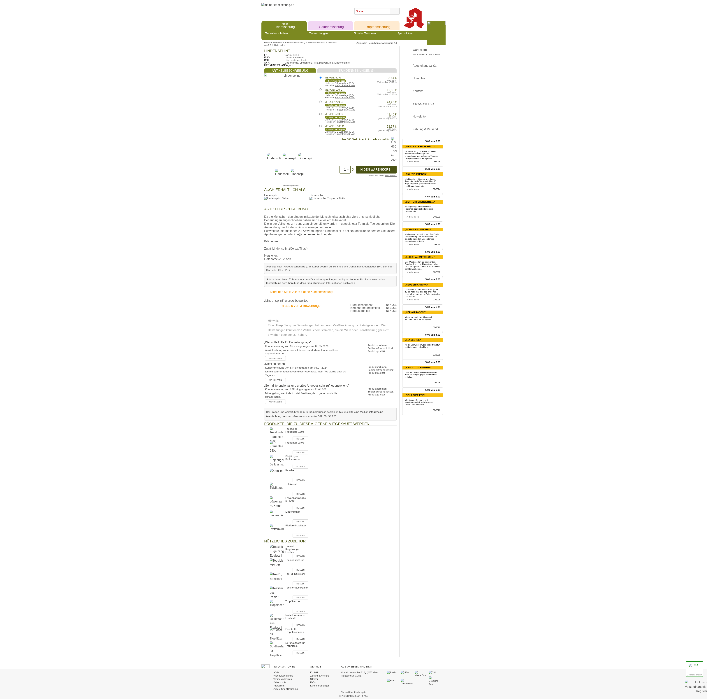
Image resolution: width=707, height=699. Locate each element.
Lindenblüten (292, 511)
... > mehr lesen (412, 161)
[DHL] (435, 672)
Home (267, 42)
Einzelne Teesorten (365, 33)
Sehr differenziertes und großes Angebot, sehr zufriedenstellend (306, 385)
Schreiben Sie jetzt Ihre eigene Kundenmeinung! (301, 291)
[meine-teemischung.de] (295, 8)
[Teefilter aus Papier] (277, 592)
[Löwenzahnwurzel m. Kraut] (277, 503)
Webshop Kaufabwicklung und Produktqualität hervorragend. (418, 318)
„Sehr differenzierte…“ (420, 202)
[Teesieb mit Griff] (277, 565)
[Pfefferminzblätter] (277, 530)
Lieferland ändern (694, 675)
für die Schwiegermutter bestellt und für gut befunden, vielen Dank (422, 346)
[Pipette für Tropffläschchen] (277, 634)
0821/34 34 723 (327, 416)
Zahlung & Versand (425, 129)
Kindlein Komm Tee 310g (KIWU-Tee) (359, 672)
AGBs (276, 672)
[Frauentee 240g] (277, 447)
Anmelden (361, 43)
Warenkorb (426, 52)
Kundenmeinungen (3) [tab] (356, 70)
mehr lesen (275, 358)
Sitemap (314, 679)
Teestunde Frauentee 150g (294, 430)
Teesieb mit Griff (294, 559)
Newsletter (420, 116)
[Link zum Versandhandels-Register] (696, 689)
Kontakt (418, 91)
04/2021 (436, 217)
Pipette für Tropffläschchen (294, 630)
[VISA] (407, 672)
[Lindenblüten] (277, 516)
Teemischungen (318, 33)
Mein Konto (374, 43)
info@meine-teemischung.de (313, 234)
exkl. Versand (391, 176)
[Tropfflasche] (277, 606)
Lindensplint (279, 45)
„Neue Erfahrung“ (416, 284)
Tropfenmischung (378, 25)
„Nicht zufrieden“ (416, 174)
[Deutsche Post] (435, 681)
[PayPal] (393, 672)
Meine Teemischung (296, 42)
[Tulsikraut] (277, 489)
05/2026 (436, 161)
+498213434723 (423, 103)
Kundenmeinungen (320, 685)
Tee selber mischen (276, 33)
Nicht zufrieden (275, 363)
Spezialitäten (405, 33)
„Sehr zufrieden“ (416, 395)
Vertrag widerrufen (282, 679)
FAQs (313, 682)
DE (351, 83)
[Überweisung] (407, 682)
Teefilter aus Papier (296, 587)
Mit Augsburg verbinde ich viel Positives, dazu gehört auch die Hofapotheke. (419, 209)
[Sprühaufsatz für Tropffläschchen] (277, 649)
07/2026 (436, 244)
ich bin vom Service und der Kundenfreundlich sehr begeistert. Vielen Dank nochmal (420, 402)
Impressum (278, 685)
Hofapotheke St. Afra (345, 85)
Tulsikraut (291, 484)
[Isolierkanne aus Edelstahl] (277, 621)
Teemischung (285, 25)
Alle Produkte (278, 42)
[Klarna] (393, 680)
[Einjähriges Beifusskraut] (277, 461)
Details (300, 439)
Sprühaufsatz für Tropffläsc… (295, 644)
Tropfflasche (292, 601)
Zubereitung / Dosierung (285, 689)
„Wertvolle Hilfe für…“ (420, 146)
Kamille (289, 470)
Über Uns (419, 78)
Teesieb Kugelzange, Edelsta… (292, 549)
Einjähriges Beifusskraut (292, 458)
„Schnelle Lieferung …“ (420, 229)
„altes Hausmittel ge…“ (420, 257)
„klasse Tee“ (413, 340)
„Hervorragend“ (415, 312)
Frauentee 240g (294, 442)
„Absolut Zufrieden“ (418, 367)
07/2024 (436, 189)
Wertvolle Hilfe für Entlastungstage (287, 342)
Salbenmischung (331, 25)
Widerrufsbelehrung (283, 676)
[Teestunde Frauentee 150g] (277, 435)
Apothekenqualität (424, 65)
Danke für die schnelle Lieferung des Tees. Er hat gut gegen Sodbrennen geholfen (421, 374)
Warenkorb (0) (389, 43)
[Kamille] (277, 475)
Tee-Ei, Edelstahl (295, 573)
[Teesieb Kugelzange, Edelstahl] (277, 551)
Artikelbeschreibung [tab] (290, 70)
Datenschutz (279, 682)
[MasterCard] (421, 673)
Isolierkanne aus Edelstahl (295, 617)
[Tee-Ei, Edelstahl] (277, 579)
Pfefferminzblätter (295, 525)
